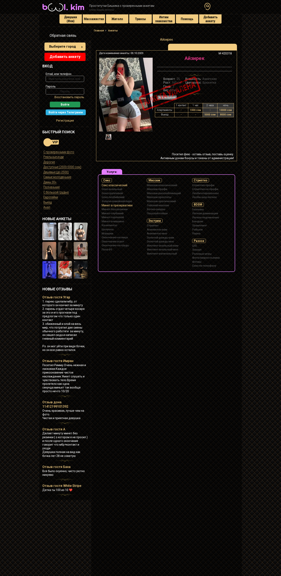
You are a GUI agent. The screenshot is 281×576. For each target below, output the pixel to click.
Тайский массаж (158, 205)
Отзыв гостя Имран (57, 361)
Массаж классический (162, 185)
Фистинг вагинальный (162, 253)
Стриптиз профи (203, 185)
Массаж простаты (159, 197)
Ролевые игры (201, 253)
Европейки (50, 197)
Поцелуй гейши (157, 213)
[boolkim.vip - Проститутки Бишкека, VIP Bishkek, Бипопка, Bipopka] (63, 12)
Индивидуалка (167, 97)
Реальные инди (53, 157)
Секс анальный (112, 189)
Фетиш (196, 261)
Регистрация (65, 120)
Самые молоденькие (57, 177)
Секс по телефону (204, 265)
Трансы (140, 19)
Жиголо (117, 19)
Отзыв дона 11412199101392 (55, 404)
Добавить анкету (210, 18)
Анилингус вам (157, 229)
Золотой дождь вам (160, 237)
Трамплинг (199, 225)
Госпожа (198, 209)
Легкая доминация (205, 213)
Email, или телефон (58, 74)
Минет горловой (113, 217)
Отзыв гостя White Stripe (61, 486)
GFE (194, 245)
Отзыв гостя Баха (56, 467)
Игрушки (107, 233)
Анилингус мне (157, 233)
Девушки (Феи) (70, 18)
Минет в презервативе (117, 205)
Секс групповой (112, 193)
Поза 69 (107, 249)
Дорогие (49, 162)
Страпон (152, 225)
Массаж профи (157, 189)
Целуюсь (108, 229)
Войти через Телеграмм (66, 112)
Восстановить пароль (69, 97)
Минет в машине (113, 221)
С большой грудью (56, 192)
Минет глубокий (112, 213)
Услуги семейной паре (117, 201)
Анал (46, 207)
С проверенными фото (58, 152)
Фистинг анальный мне (162, 249)
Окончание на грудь (115, 245)
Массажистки (94, 19)
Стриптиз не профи (205, 189)
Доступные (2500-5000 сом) (62, 167)
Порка (196, 233)
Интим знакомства (163, 18)
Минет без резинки (115, 209)
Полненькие (51, 187)
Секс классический (114, 185)
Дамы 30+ (50, 182)
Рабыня (197, 229)
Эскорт (197, 249)
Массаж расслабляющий (164, 193)
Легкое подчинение (205, 217)
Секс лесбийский (113, 197)
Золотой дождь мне (160, 241)
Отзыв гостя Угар (56, 297)
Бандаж (197, 221)
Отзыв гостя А (53, 429)
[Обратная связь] (44, 36)
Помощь (187, 19)
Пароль (51, 86)
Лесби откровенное (205, 193)
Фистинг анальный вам (162, 245)
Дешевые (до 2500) (56, 172)
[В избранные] (227, 59)
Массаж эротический (161, 201)
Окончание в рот (113, 241)
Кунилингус (109, 225)
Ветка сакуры (156, 209)
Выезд (47, 202)
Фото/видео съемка (206, 257)
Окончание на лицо (115, 237)
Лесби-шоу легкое (204, 197)
